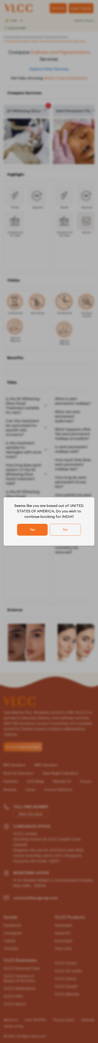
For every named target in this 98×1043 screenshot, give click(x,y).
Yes (32, 529)
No (65, 529)
